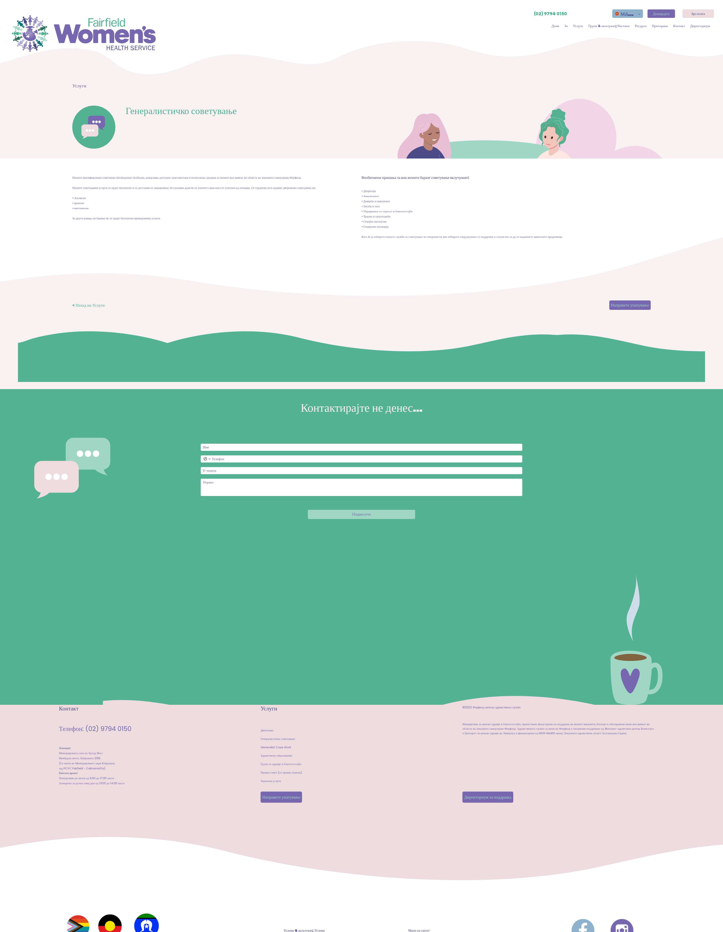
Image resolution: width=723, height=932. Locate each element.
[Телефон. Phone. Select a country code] (207, 458)
